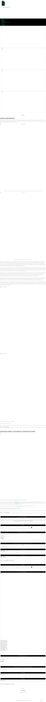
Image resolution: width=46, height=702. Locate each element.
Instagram (3, 3)
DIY (40, 700)
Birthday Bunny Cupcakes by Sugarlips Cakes (17, 431)
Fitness (3, 21)
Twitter (3, 1)
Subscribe (2, 661)
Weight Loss (4, 20)
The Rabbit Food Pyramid (6, 22)
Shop (3, 25)
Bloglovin (3, 5)
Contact (3, 23)
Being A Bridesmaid (7, 118)
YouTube (3, 4)
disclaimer (7, 560)
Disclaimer (3, 24)
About (3, 19)
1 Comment (7, 512)
